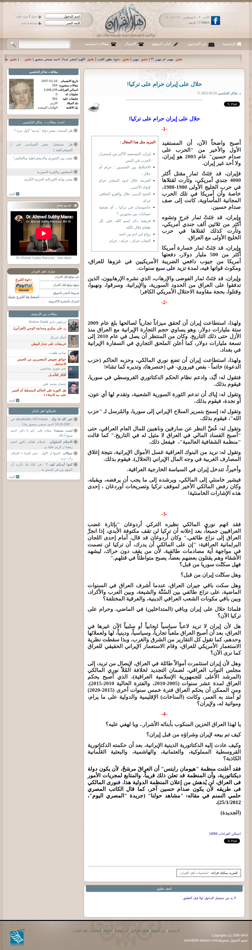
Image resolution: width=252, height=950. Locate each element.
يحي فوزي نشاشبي (53, 368)
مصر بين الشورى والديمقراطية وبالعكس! (43, 158)
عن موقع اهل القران (67, 276)
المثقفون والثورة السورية (55, 172)
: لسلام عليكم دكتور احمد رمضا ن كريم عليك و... (42, 444)
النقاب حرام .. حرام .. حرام (130, 241)
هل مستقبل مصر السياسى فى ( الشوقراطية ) (42, 147)
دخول (34, 16)
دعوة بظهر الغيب (164, 59)
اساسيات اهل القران (194, 873)
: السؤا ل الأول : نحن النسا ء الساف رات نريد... (42, 455)
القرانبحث (121, 931)
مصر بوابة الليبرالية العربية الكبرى (48, 179)
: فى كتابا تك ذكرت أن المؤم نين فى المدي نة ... (42, 467)
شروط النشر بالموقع (66, 293)
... (77, 59)
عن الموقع (158, 931)
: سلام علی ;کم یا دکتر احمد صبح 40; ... (42, 433)
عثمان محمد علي (54, 384)
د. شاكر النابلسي (39, 72)
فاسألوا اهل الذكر (44, 411)
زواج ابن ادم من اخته (135, 234)
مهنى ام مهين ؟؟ (218, 59)
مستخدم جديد (29, 23)
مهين (191, 59)
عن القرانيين (196, 44)
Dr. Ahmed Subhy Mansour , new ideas (44, 258)
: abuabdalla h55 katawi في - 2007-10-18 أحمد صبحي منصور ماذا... (42, 421)
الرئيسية (229, 44)
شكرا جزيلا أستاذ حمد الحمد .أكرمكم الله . (34, 59)
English (204, 22)
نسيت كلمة (22, 16)
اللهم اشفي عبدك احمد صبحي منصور (115, 59)
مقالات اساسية (97, 44)
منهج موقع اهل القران (66, 285)
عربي (192, 22)
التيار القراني (140, 931)
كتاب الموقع (161, 44)
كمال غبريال (58, 337)
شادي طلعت (57, 353)
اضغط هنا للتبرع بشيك (23, 297)
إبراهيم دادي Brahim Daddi (47, 322)
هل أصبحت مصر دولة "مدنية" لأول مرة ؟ (43, 130)
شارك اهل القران (43, 271)
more (14, 194)
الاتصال (130, 44)
